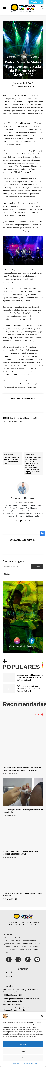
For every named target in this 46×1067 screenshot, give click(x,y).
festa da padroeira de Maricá (19, 418)
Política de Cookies (13, 1063)
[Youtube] (37, 959)
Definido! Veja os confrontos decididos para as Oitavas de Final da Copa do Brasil (30, 688)
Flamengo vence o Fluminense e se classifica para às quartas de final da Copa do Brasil (30, 677)
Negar (23, 1051)
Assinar (37, 567)
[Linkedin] (25, 404)
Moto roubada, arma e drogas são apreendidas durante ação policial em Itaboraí (22, 991)
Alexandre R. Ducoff (25, 83)
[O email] (31, 404)
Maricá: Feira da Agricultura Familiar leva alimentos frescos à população (21, 1009)
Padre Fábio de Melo (10, 421)
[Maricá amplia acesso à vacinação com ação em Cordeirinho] (23, 792)
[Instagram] (21, 520)
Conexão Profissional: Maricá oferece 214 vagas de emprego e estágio (12, 460)
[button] (42, 1016)
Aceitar (23, 1044)
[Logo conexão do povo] (23, 8)
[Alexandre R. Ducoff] (23, 488)
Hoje (23, 57)
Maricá (35, 57)
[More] (37, 404)
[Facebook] (8, 404)
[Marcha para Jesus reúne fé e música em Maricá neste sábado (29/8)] (23, 834)
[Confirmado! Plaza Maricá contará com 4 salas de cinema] (23, 876)
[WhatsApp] (19, 404)
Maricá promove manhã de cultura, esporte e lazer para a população (22, 1000)
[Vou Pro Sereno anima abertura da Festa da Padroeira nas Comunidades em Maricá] (23, 750)
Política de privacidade (30, 1063)
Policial (6, 995)
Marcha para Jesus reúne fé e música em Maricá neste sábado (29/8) (20, 852)
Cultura (12, 57)
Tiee (20, 421)
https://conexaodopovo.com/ (23, 502)
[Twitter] (14, 404)
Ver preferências (23, 1058)
